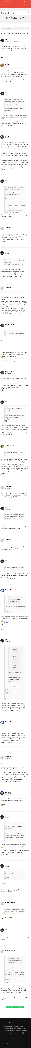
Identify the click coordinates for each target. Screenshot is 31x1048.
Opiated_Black (10, 950)
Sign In (27, 9)
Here (25, 4)
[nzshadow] (2, 793)
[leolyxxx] (2, 590)
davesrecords (10, 902)
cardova (8, 227)
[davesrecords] (2, 903)
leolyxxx (8, 589)
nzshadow (8, 792)
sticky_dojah (9, 445)
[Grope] (2, 65)
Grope (7, 64)
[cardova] (2, 228)
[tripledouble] (2, 325)
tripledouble (9, 324)
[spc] (2, 40)
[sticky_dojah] (2, 446)
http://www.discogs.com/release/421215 (12, 746)
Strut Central (17, 41)
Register (14, 1006)
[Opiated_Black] (2, 951)
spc (6, 40)
